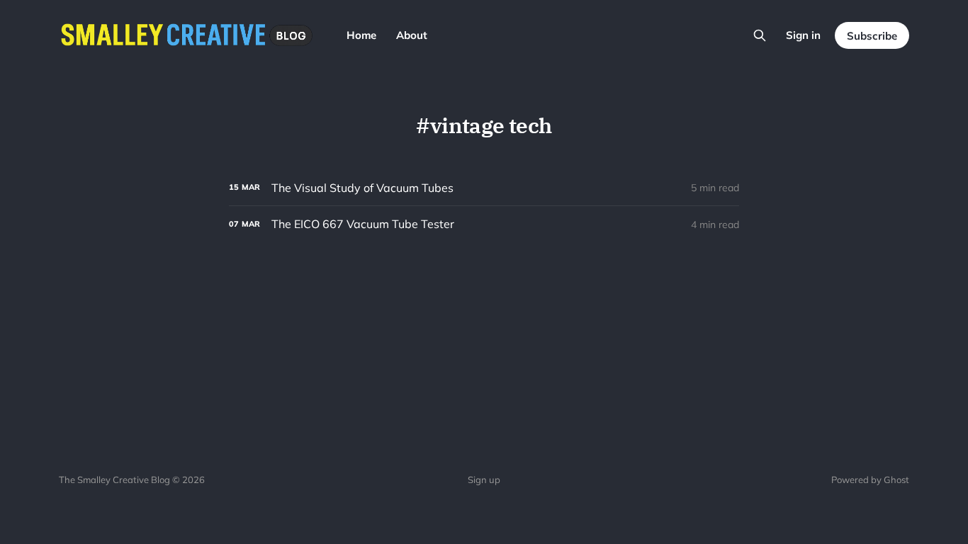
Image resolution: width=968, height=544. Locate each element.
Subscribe (872, 35)
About (411, 35)
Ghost (896, 479)
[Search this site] (759, 35)
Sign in (803, 35)
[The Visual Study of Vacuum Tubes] (484, 188)
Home (361, 35)
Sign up (484, 479)
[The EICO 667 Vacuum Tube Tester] (484, 224)
